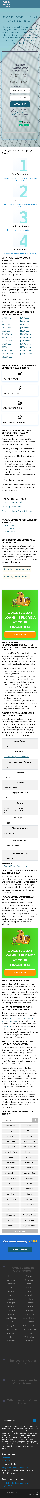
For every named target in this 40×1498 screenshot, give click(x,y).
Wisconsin (11, 1341)
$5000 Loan (7, 341)
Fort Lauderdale (29, 1147)
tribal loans (6, 1026)
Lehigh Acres (10, 1178)
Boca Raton (10, 1194)
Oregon (10, 1326)
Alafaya (10, 1205)
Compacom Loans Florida (13, 502)
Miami (29, 1126)
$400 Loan (24, 321)
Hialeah (29, 1136)
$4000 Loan (25, 337)
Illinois (29, 1288)
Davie (29, 1184)
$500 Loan (6, 324)
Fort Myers (29, 1220)
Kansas (11, 1295)
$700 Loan (6, 328)
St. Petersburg (10, 1136)
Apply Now (20, 104)
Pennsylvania (29, 1326)
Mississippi (11, 1307)
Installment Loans (12, 529)
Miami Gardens (10, 1168)
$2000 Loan (25, 334)
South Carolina (29, 1329)
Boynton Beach (29, 1226)
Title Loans (9, 526)
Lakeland (10, 1184)
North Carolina (29, 1318)
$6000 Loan (25, 341)
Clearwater (29, 1162)
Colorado (29, 1280)
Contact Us (6, 1458)
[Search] (35, 1120)
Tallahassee (10, 1141)
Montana (11, 1310)
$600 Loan (24, 324)
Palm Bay (29, 1168)
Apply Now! (20, 1249)
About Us (6, 1460)
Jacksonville (10, 1126)
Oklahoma (29, 1322)
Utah (11, 1337)
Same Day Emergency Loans (17, 569)
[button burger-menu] (36, 4)
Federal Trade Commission (15, 866)
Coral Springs (11, 1162)
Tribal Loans (9, 531)
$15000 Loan (7, 350)
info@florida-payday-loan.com (15, 1468)
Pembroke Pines (10, 1152)
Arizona (29, 1276)
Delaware (11, 1284)
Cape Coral (10, 1147)
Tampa (10, 1131)
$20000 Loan (26, 350)
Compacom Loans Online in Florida (17, 511)
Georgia (29, 1284)
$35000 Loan (7, 357)
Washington (29, 1337)
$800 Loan (25, 328)
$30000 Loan (26, 354)
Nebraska (29, 1310)
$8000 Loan (25, 344)
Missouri (29, 1307)
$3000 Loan (7, 337)
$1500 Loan (7, 334)
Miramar (10, 1157)
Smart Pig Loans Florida (12, 507)
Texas (29, 1333)
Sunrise (29, 1194)
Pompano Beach (10, 1173)
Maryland (29, 1299)
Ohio (11, 1322)
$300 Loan (6, 321)
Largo (10, 1210)
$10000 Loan (25, 347)
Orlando (29, 1131)
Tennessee (11, 1333)
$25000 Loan (7, 354)
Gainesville (29, 1157)
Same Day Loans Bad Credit (16, 577)
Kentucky (29, 1295)
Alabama (11, 1276)
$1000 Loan (25, 331)
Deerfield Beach (29, 1215)
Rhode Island (11, 1329)
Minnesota (29, 1303)
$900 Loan (6, 331)
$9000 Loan (7, 347)
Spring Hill (10, 1189)
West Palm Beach (29, 1173)
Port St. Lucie (29, 1141)
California (11, 1280)
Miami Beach (10, 1199)
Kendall (10, 1220)
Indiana (11, 1291)
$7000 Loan (7, 344)
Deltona (29, 1199)
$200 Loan (24, 318)
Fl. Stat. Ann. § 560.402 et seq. (17, 757)
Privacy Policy (16, 113)
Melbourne (10, 1215)
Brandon (29, 1178)
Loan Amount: (15, 87)
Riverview (10, 1226)
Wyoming (29, 1341)
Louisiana (11, 1299)
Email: (12, 94)
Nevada (11, 1314)
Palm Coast (29, 1205)
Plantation (29, 1189)
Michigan (11, 1303)
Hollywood (29, 1152)
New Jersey (29, 1314)
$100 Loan (6, 318)
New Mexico (11, 1318)
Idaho (11, 1288)
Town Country (29, 1210)
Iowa (29, 1291)
